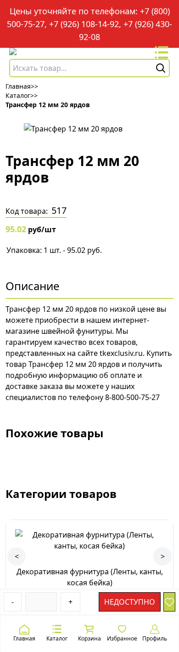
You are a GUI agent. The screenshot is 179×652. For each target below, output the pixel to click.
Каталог (56, 638)
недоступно (129, 602)
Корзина (89, 638)
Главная (24, 638)
